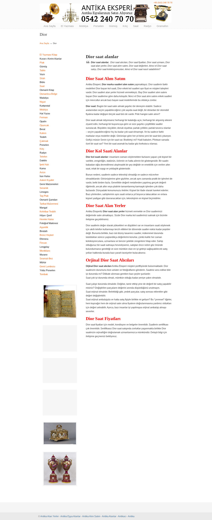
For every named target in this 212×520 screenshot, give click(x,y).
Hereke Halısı (47, 219)
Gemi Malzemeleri (49, 184)
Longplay (44, 247)
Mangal (43, 207)
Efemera (44, 239)
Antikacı (122, 516)
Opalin (43, 121)
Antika (131, 516)
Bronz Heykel (47, 235)
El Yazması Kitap (48, 54)
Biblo (42, 82)
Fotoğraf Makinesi (49, 223)
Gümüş (43, 66)
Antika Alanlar (109, 516)
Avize (42, 172)
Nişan (43, 102)
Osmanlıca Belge (48, 94)
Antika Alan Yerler (49, 516)
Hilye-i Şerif (46, 215)
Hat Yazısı (45, 113)
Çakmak (44, 141)
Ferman (44, 117)
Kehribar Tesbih (48, 211)
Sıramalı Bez (46, 258)
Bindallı (43, 231)
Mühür (43, 262)
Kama (43, 168)
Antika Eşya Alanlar (70, 516)
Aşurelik (44, 227)
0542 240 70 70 (106, 13)
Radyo (43, 153)
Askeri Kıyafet (47, 180)
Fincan (43, 243)
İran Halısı (45, 176)
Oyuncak (44, 125)
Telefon (43, 156)
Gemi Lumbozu (47, 266)
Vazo (42, 74)
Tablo (42, 70)
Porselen (44, 145)
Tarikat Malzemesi (49, 204)
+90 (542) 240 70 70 (163, 2)
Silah (42, 78)
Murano (43, 254)
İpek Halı (44, 164)
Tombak (44, 274)
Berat (42, 129)
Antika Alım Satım (91, 516)
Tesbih (43, 137)
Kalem (43, 133)
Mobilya (44, 109)
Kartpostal (45, 106)
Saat (42, 86)
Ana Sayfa (44, 43)
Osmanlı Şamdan (48, 200)
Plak (42, 62)
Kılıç (42, 149)
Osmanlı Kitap (47, 90)
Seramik (44, 188)
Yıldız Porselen (47, 270)
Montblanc (45, 251)
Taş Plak (44, 196)
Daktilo (43, 160)
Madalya (44, 98)
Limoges (44, 192)
